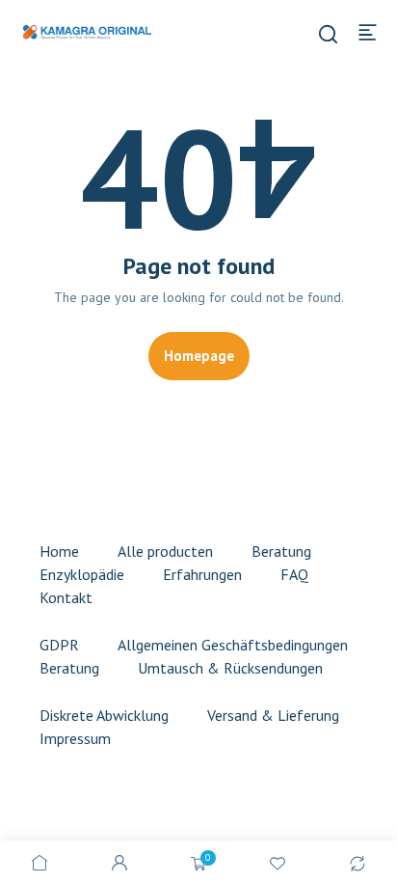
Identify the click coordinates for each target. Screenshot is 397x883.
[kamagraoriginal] (86, 31)
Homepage (199, 355)
